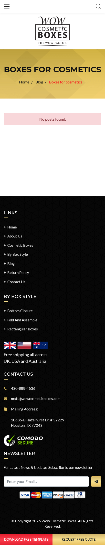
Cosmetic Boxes (20, 245)
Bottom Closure (20, 311)
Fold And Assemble (22, 320)
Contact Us (16, 282)
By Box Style (17, 254)
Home (12, 227)
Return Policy (18, 272)
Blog (11, 263)
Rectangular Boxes (22, 329)
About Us (14, 236)
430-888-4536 (23, 388)
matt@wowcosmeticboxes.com (35, 398)
